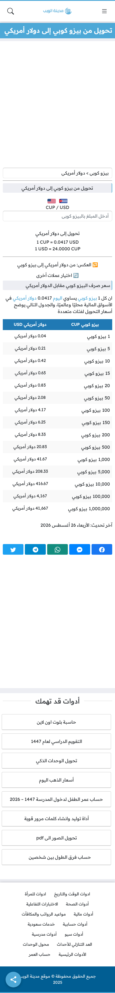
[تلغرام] (35, 549)
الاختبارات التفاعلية (42, 904)
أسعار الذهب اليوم (56, 780)
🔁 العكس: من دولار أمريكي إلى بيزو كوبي (57, 264)
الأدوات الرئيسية (72, 954)
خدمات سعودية (41, 924)
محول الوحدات (36, 944)
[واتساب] (57, 549)
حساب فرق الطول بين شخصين (56, 857)
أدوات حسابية (75, 924)
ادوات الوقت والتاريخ (72, 893)
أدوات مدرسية (44, 934)
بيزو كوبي (87, 298)
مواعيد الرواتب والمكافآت (44, 914)
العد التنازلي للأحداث (74, 944)
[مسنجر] (79, 549)
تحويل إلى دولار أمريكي (57, 233)
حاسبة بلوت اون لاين (56, 722)
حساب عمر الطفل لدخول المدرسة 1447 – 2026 (56, 799)
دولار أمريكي (25, 298)
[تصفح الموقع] (104, 11)
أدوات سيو (74, 934)
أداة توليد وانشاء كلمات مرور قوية (56, 818)
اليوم (57, 298)
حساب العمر (40, 954)
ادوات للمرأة (35, 893)
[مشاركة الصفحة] (13, 979)
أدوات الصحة (77, 904)
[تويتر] (13, 549)
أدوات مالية (83, 914)
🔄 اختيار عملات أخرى (57, 275)
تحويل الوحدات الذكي (56, 760)
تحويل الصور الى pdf (56, 838)
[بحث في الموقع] (10, 11)
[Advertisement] (57, 105)
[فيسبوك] (102, 549)
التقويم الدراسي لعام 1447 (56, 741)
